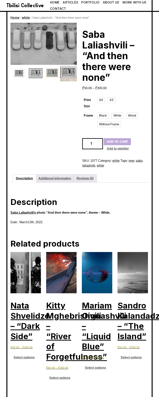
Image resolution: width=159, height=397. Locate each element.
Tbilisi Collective (25, 5)
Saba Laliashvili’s (23, 212)
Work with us (134, 2)
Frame (88, 115)
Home (55, 2)
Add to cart (117, 141)
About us (111, 2)
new (131, 160)
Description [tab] (24, 178)
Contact (58, 9)
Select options (24, 357)
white (26, 17)
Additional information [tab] (54, 178)
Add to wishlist (118, 148)
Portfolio (90, 2)
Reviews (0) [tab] (85, 178)
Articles (70, 2)
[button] (101, 100)
